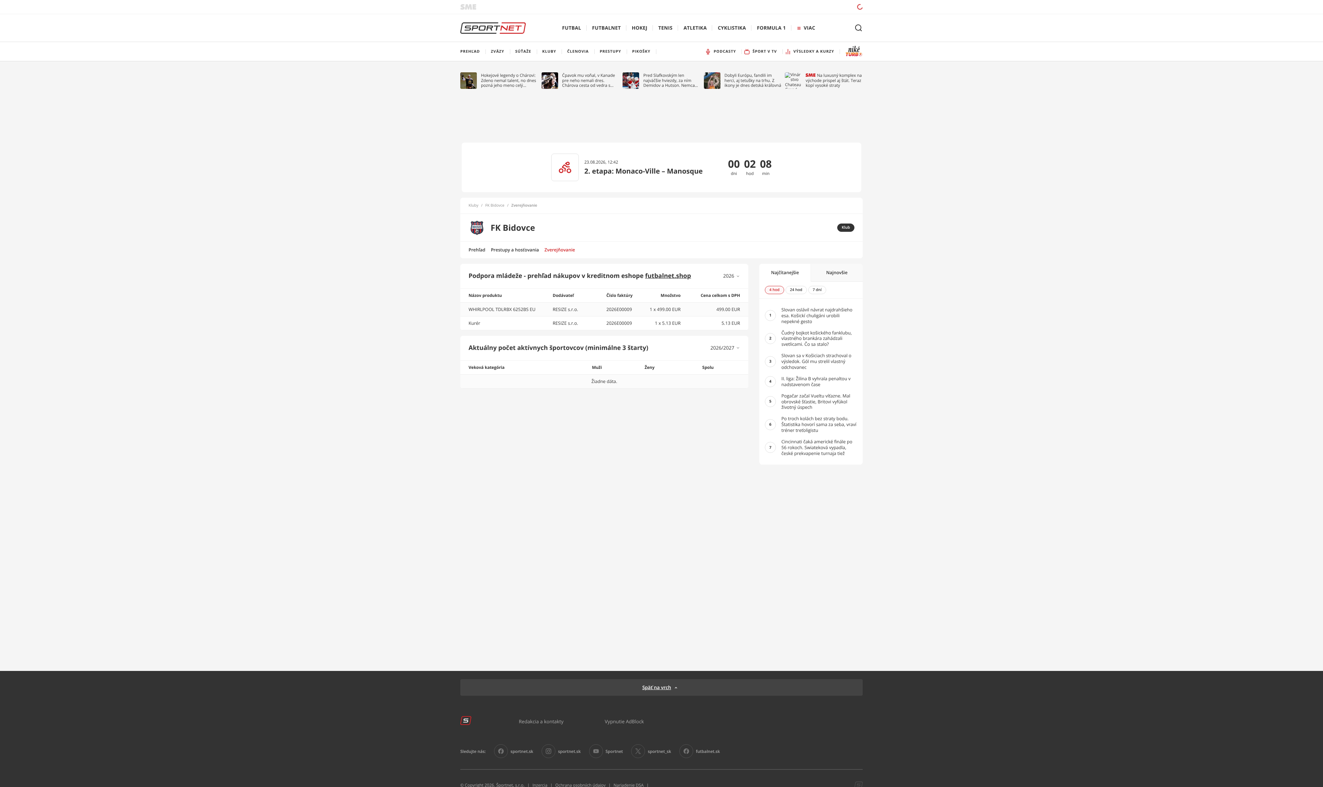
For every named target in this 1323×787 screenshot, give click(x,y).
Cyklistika (732, 28)
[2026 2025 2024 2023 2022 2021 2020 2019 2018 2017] (731, 276)
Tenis (665, 28)
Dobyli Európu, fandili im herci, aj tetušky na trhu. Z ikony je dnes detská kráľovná (753, 80)
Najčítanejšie (785, 272)
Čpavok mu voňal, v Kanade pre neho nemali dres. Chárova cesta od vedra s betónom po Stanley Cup (588, 80)
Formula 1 (771, 28)
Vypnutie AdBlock (624, 721)
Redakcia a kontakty (541, 721)
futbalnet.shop (668, 276)
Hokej (639, 28)
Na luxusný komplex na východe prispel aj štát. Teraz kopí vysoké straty (834, 80)
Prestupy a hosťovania (515, 250)
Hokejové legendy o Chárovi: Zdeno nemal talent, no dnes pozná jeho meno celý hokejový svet (508, 80)
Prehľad (477, 250)
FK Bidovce (494, 205)
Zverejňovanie (559, 250)
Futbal (571, 28)
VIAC (809, 28)
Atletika (695, 28)
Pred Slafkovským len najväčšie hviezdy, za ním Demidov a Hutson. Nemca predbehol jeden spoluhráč (669, 80)
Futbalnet (606, 28)
